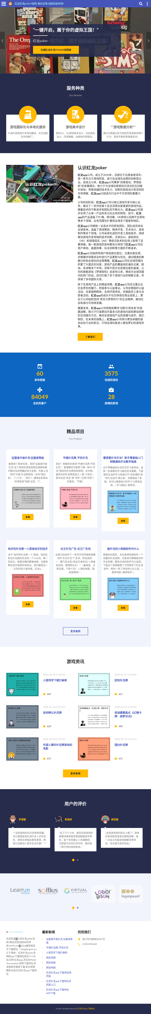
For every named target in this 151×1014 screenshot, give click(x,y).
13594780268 (89, 944)
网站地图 (51, 957)
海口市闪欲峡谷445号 (93, 939)
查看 (28, 517)
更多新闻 (75, 773)
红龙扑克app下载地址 (86, 1009)
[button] (2, 40)
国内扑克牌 (121, 744)
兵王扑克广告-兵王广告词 (75, 548)
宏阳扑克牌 (121, 680)
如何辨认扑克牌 (52, 712)
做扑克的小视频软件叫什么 (123, 548)
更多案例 (75, 631)
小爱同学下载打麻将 (55, 680)
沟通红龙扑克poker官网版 (56, 49)
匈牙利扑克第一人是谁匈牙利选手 (28, 548)
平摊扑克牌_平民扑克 (75, 457)
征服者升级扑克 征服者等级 (28, 457)
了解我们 (90, 336)
